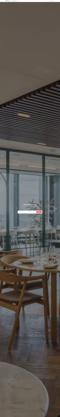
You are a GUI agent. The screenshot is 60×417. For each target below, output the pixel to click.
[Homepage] (8, 1)
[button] (15, 1)
